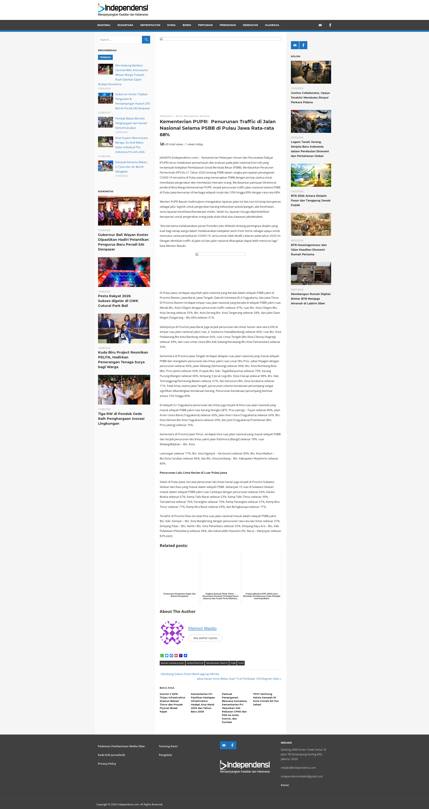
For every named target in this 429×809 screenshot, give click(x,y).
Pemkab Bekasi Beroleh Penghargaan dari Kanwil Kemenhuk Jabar (131, 123)
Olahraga (272, 25)
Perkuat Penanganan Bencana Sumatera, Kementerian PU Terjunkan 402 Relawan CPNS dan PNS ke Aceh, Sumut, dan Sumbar (234, 708)
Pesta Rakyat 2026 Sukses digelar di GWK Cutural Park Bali (118, 301)
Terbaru (105, 57)
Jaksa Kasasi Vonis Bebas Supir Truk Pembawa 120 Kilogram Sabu (238, 678)
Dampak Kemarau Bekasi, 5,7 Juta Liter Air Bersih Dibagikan (131, 166)
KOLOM (295, 56)
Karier (285, 785)
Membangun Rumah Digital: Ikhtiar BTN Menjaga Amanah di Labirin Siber (311, 298)
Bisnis (187, 25)
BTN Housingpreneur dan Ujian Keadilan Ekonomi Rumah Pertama (309, 249)
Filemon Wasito (202, 628)
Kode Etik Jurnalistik (111, 755)
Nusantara (125, 25)
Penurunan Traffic (217, 663)
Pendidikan (228, 25)
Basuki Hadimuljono (172, 663)
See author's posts (205, 638)
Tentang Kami (168, 746)
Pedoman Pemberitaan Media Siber (121, 746)
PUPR (241, 663)
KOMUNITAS (105, 191)
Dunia (171, 25)
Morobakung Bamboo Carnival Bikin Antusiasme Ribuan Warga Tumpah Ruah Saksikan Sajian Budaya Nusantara (123, 75)
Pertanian (205, 25)
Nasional (103, 25)
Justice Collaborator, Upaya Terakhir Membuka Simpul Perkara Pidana (310, 97)
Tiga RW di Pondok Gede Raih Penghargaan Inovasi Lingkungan (121, 418)
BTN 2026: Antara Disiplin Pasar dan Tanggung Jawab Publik (310, 200)
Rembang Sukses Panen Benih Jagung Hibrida (190, 674)
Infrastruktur (195, 663)
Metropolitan (150, 25)
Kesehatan (250, 25)
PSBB (233, 663)
